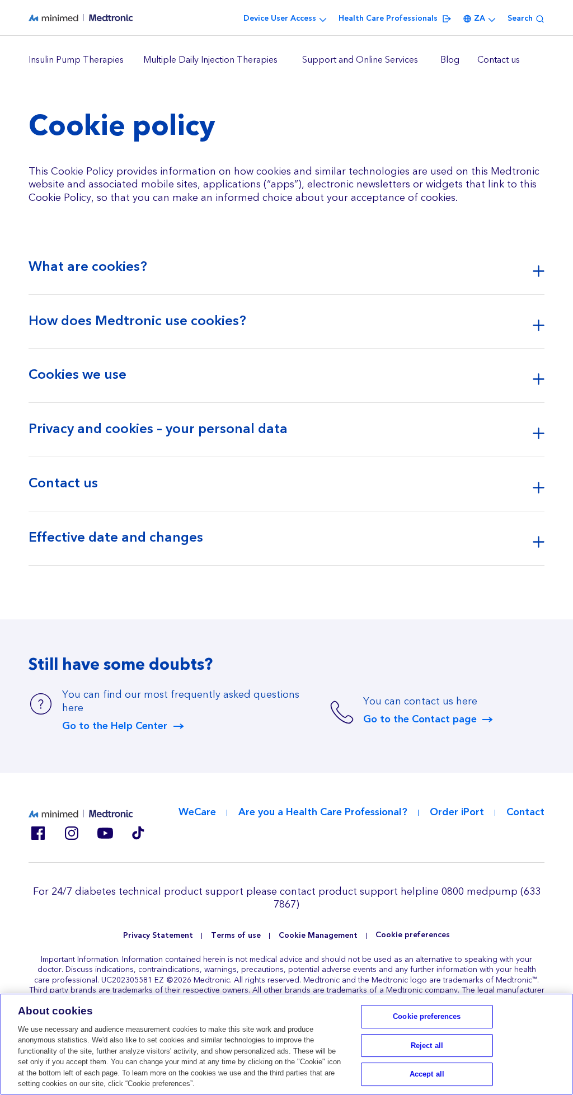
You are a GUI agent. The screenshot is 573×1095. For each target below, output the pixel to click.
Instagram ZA (71, 833)
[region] (286, 60)
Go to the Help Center (114, 726)
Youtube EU (105, 833)
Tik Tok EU (138, 833)
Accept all (427, 1074)
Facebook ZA (37, 833)
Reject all (427, 1045)
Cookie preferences (412, 935)
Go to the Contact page (420, 719)
